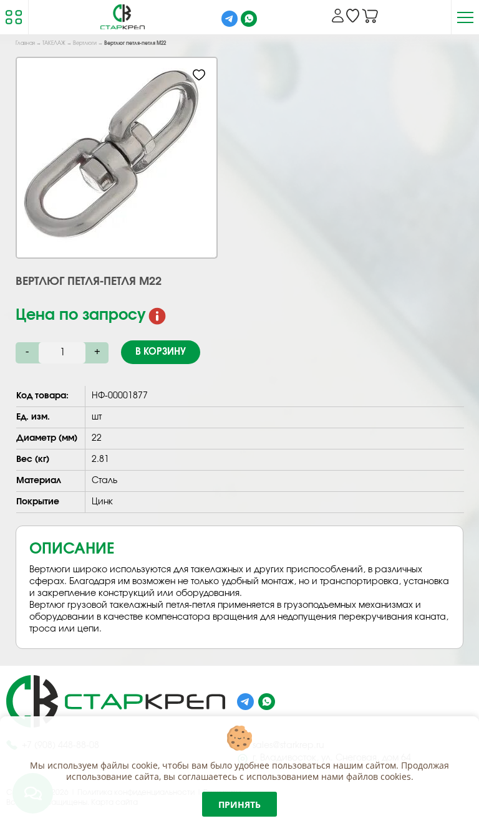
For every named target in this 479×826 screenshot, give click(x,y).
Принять (239, 804)
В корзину (160, 352)
